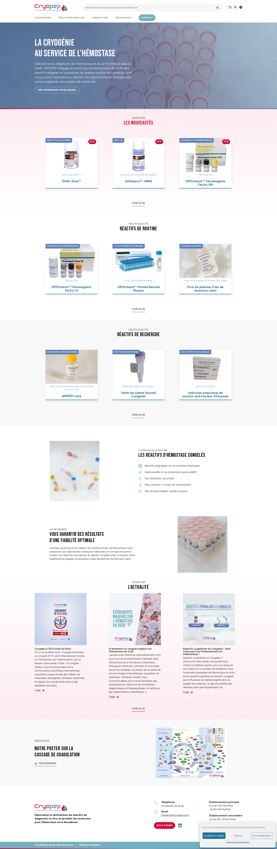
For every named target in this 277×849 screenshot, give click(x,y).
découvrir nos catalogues (57, 90)
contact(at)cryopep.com (175, 815)
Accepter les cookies (214, 835)
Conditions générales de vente (54, 845)
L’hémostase (100, 17)
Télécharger (47, 763)
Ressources (123, 17)
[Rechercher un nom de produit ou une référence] (218, 8)
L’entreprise (43, 17)
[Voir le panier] (230, 7)
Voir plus (138, 203)
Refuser (238, 835)
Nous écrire (164, 825)
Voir (38, 690)
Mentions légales (90, 845)
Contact (147, 17)
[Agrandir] (222, 731)
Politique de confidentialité (237, 842)
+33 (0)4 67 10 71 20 (172, 805)
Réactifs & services (71, 17)
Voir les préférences (261, 835)
